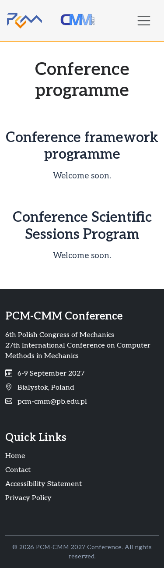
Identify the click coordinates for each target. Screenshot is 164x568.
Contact (18, 470)
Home (15, 456)
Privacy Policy (28, 498)
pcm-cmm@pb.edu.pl (52, 402)
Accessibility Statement (43, 484)
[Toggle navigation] (144, 20)
